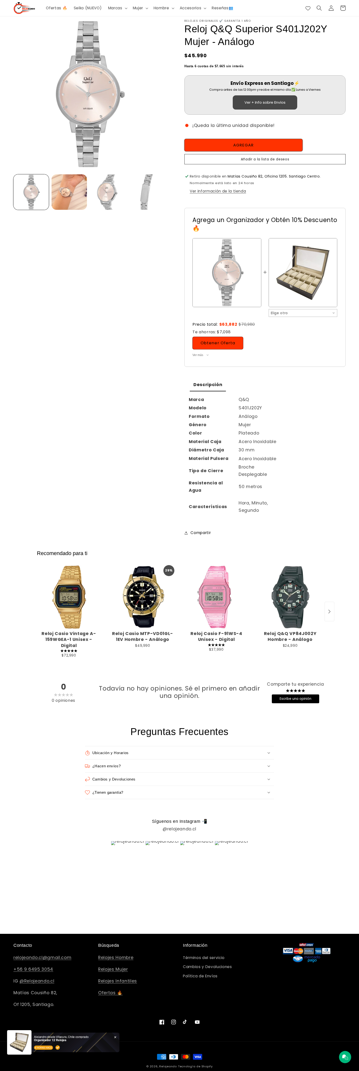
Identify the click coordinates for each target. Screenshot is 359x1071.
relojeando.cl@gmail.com (42, 957)
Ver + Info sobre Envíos (264, 102)
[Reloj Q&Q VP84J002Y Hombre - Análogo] (290, 597)
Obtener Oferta (218, 343)
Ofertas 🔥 (110, 993)
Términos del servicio (204, 957)
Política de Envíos (200, 976)
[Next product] (329, 611)
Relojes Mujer (113, 969)
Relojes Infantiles (117, 981)
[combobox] (303, 313)
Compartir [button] (200, 532)
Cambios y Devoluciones (207, 966)
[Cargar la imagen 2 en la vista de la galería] (69, 192)
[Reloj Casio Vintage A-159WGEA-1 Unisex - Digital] (69, 597)
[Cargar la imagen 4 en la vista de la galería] (145, 192)
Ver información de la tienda (218, 191)
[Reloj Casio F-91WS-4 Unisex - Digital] (216, 597)
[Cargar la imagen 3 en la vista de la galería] (107, 192)
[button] (117, 8)
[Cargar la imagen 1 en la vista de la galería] (31, 192)
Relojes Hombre (115, 957)
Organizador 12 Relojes (50, 1040)
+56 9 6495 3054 (33, 969)
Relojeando (168, 1066)
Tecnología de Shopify (195, 1066)
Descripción (207, 385)
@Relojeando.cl (37, 981)
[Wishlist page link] (308, 8)
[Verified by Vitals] (57, 1047)
